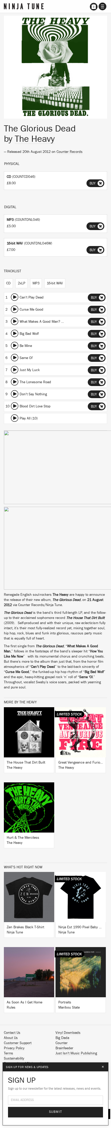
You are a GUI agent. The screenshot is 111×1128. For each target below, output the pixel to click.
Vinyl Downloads (68, 1033)
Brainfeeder (64, 1048)
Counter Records (70, 152)
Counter (62, 1043)
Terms (8, 1053)
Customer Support (17, 1043)
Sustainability (14, 1058)
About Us (11, 1038)
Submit (55, 1112)
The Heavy (35, 139)
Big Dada (62, 1038)
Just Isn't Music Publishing (76, 1053)
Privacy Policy (14, 1048)
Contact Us (12, 1033)
